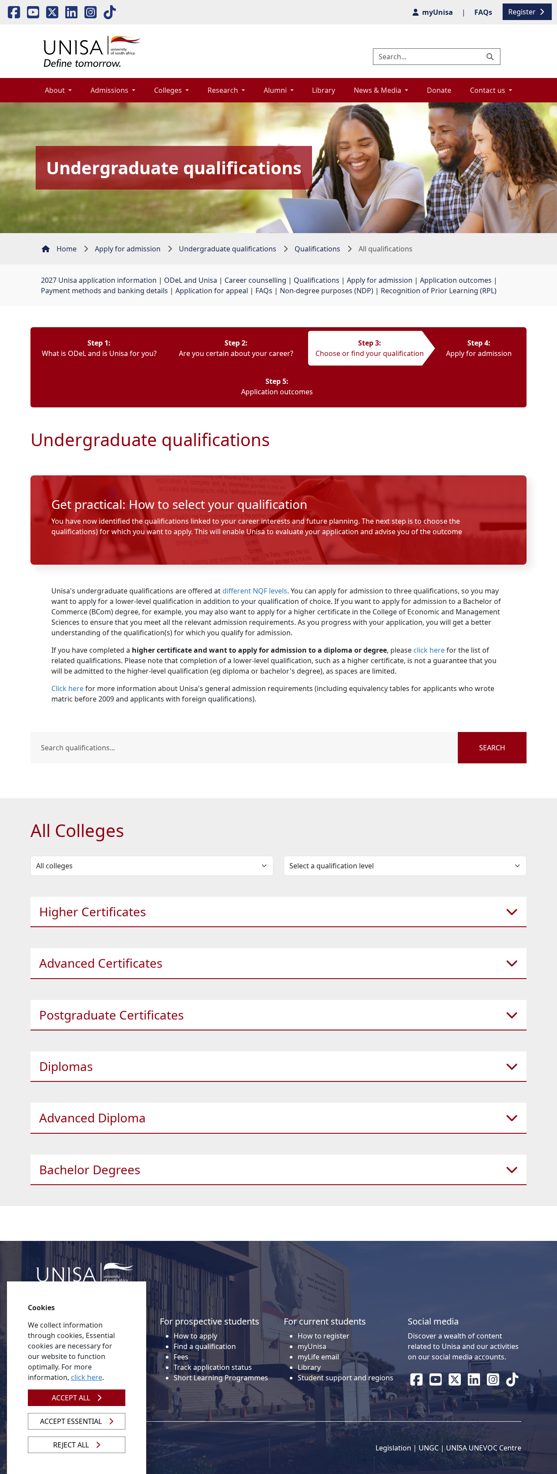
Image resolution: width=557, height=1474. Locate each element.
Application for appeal (211, 290)
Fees (181, 1357)
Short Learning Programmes (221, 1378)
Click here (67, 688)
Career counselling (255, 280)
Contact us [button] (488, 90)
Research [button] (224, 90)
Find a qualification (205, 1346)
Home (67, 249)
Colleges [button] (169, 90)
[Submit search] (490, 56)
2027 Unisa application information (99, 280)
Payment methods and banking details (104, 290)
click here (429, 650)
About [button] (56, 90)
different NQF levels (254, 591)
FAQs (263, 290)
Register (522, 12)
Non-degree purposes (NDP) (326, 290)
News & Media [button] (378, 90)
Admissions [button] (110, 90)
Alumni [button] (276, 90)
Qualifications (317, 249)
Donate (439, 90)
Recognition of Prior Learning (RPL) (439, 290)
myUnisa (312, 1346)
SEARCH (492, 747)
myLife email (318, 1357)
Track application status (213, 1367)
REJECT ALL (71, 1445)
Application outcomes (456, 280)
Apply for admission (128, 249)
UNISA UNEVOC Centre (483, 1448)
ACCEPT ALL (71, 1398)
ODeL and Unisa (190, 280)
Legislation (393, 1448)
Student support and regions (345, 1378)
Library (323, 90)
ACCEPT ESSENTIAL (71, 1421)
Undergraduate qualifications (227, 249)
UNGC (429, 1448)
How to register (323, 1336)
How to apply (195, 1336)
